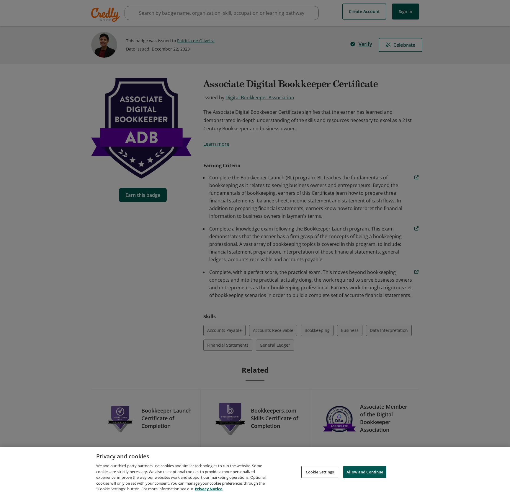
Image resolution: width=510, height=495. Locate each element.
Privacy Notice (209, 488)
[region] (255, 471)
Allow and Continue (364, 471)
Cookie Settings (320, 471)
